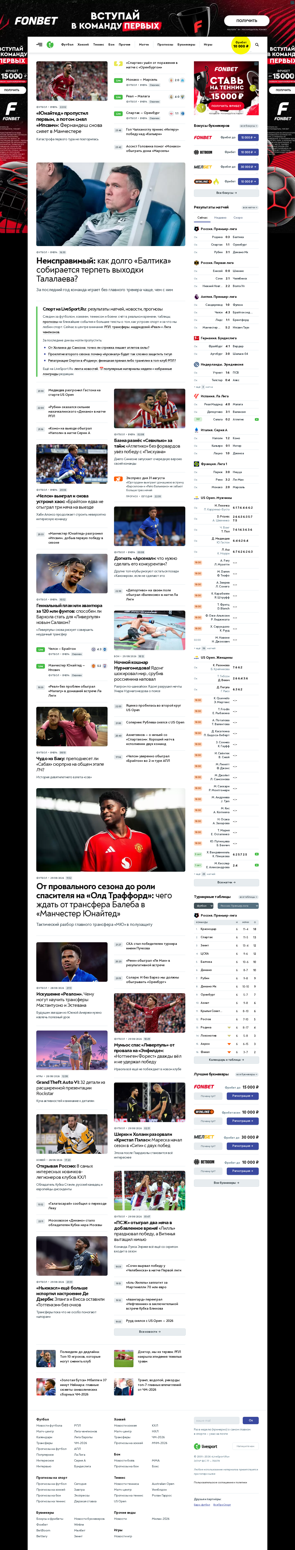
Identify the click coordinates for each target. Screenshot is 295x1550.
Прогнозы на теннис (50, 1501)
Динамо (206, 970)
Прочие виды (125, 1513)
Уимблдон (159, 1490)
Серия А (80, 1460)
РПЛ (107, 327)
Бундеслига (82, 1466)
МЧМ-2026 (159, 1443)
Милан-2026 (161, 1519)
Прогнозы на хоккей (50, 1490)
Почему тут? (208, 1096)
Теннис (98, 45)
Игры (208, 45)
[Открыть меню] (40, 45)
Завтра (79, 1490)
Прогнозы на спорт (51, 1478)
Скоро (238, 217)
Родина (206, 1027)
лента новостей (86, 369)
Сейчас (202, 217)
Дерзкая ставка (85, 1501)
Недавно (220, 217)
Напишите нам (245, 1446)
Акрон (205, 1044)
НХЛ (155, 1431)
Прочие (124, 45)
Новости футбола (49, 1426)
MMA (155, 1460)
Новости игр (123, 1536)
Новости (120, 1519)
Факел (205, 1052)
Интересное (45, 1460)
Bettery (41, 1536)
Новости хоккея (125, 1426)
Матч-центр (45, 1431)
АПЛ (77, 1449)
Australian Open (163, 1484)
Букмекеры (186, 45)
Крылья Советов (212, 1011)
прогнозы (50, 322)
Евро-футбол (202, 1504)
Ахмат (205, 1003)
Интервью (43, 1466)
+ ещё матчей (205, 648)
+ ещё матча (203, 387)
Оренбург (208, 994)
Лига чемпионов (85, 1431)
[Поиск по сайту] (259, 45)
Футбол (67, 45)
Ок (251, 1420)
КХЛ (155, 1426)
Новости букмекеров (89, 1519)
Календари (44, 1437)
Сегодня (80, 1484)
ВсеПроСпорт (222, 1504)
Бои (111, 45)
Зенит (205, 945)
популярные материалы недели (128, 369)
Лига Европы (83, 1437)
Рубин (205, 978)
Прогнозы (165, 45)
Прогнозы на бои (48, 1495)
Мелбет (80, 1530)
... (251, 51)
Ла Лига (79, 1455)
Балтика (206, 962)
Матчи (144, 45)
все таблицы (248, 897)
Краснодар (208, 929)
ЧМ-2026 (80, 1443)
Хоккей (83, 45)
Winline (79, 1525)
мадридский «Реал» (145, 327)
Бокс (155, 1466)
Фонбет (42, 1525)
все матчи (250, 207)
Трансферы (44, 1443)
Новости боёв (124, 1460)
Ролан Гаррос (162, 1495)
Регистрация (242, 1096)
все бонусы (249, 126)
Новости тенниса (126, 1484)
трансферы (121, 327)
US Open (120, 1501)
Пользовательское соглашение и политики (220, 1482)
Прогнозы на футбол (51, 1449)
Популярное (45, 1455)
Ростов (206, 1019)
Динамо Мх (208, 986)
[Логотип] (50, 45)
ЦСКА (205, 953)
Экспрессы (82, 1495)
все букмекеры (246, 1074)
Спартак (207, 937)
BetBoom (43, 1530)
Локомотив (208, 1035)
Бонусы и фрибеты (49, 1519)
